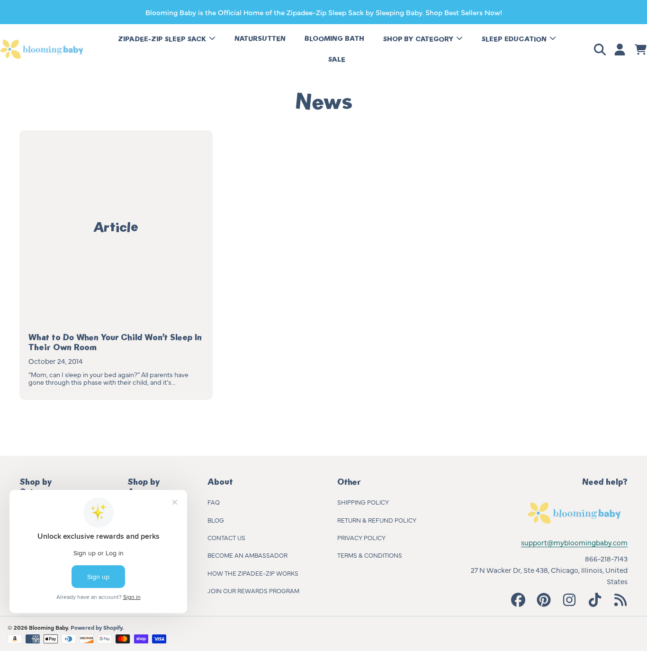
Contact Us (226, 537)
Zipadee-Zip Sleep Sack (163, 39)
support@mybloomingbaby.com (574, 542)
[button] (601, 49)
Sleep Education (515, 39)
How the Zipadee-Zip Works (252, 573)
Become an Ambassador (247, 555)
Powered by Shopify (96, 627)
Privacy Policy (361, 537)
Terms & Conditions (369, 555)
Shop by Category (419, 39)
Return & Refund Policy (376, 519)
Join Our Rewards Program (253, 590)
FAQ (213, 501)
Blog (215, 519)
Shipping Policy (363, 501)
